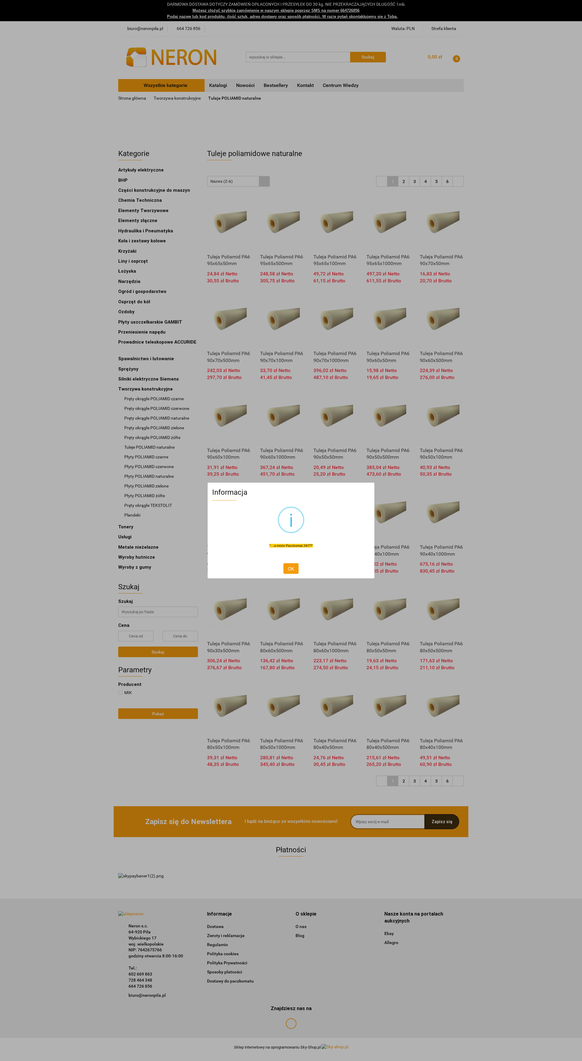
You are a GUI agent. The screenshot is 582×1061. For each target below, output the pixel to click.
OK (291, 569)
